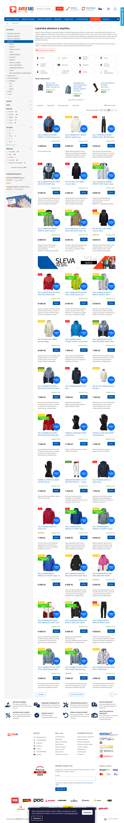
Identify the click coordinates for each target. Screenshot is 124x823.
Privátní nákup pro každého (46, 50)
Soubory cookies (82, 747)
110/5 (12, 141)
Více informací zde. (71, 813)
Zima (10, 86)
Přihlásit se (61, 789)
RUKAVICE (12, 57)
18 (116, 694)
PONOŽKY (12, 60)
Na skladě (14, 151)
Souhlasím (87, 812)
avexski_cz (39, 746)
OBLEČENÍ (10, 41)
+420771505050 (41, 740)
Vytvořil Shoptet (113, 819)
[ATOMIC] (50, 800)
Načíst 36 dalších (76, 694)
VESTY (11, 52)
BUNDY (11, 44)
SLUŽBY (9, 91)
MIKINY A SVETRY (14, 49)
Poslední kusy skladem (17, 163)
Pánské (13, 111)
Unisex (13, 120)
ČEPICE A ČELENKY (15, 62)
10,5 (11, 133)
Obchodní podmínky (83, 742)
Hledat (59, 8)
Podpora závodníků (61, 742)
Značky (9, 94)
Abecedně (75, 105)
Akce (12, 154)
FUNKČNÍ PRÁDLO (14, 54)
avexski (38, 749)
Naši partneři (59, 752)
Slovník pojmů (81, 752)
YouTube (38, 754)
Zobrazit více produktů (75, 100)
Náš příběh (58, 739)
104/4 (12, 136)
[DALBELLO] (97, 800)
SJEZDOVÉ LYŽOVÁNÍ (13, 33)
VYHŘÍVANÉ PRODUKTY (16, 68)
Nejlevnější (50, 105)
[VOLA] (103, 808)
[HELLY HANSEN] (15, 800)
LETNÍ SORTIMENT (13, 78)
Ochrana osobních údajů (84, 744)
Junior (12, 123)
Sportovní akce (59, 749)
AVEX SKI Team (60, 737)
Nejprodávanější (63, 105)
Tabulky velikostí (82, 739)
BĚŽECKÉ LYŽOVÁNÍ (13, 36)
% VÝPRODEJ (11, 81)
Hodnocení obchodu (61, 754)
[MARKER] (85, 800)
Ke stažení (80, 754)
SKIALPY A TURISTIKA (13, 39)
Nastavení (37, 818)
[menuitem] (12, 19)
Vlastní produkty (60, 747)
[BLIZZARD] (74, 800)
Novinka (12, 157)
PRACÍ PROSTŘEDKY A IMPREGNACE (20, 73)
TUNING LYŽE (11, 76)
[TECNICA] (21, 808)
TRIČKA (11, 70)
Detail (56, 145)
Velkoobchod (81, 749)
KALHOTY (12, 47)
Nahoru (41, 694)
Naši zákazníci (59, 744)
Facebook (39, 743)
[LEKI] (27, 800)
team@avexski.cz (41, 737)
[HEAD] (62, 800)
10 (11, 130)
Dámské (13, 114)
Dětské (13, 117)
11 (11, 138)
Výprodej (13, 160)
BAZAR (11, 89)
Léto (10, 83)
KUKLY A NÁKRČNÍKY (15, 65)
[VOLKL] (109, 800)
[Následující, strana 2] (112, 694)
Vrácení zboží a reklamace (85, 737)
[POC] (38, 800)
